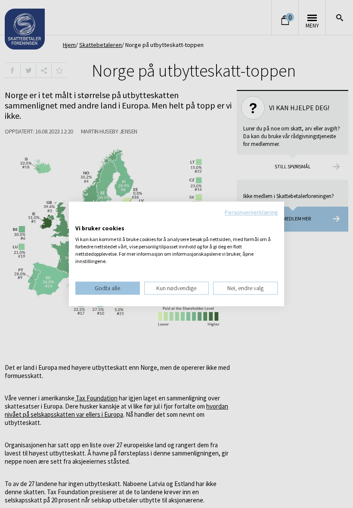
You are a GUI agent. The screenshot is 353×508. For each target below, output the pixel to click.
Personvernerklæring (251, 212)
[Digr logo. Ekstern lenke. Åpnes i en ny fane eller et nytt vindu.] (81, 219)
